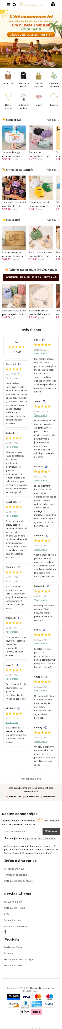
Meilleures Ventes (14, 947)
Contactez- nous (13, 920)
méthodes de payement (17, 926)
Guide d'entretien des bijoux (19, 959)
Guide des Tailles (13, 965)
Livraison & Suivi (13, 901)
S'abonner (51, 831)
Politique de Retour (14, 907)
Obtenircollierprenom (40, 988)
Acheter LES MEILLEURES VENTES (28, 277)
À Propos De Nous (14, 868)
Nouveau (9, 953)
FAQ (6, 913)
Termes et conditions (15, 874)
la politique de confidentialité (40, 838)
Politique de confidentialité (18, 880)
